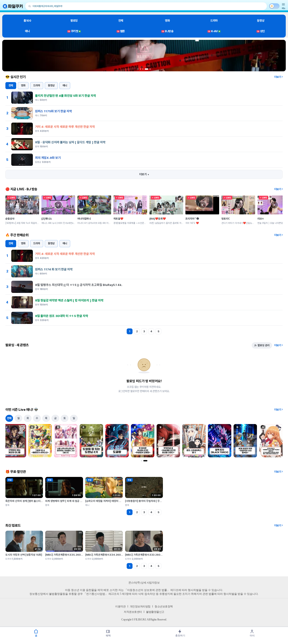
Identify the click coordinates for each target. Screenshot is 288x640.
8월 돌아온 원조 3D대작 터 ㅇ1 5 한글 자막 (61, 316)
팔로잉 (74, 20)
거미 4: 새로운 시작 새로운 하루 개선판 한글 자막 (65, 126)
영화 (167, 20)
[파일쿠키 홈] (13, 6)
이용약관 (120, 606)
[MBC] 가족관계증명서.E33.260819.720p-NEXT (153, 554)
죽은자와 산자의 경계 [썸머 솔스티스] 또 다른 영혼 (31, 501)
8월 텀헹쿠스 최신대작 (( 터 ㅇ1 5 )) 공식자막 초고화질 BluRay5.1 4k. (78, 285)
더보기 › (278, 77)
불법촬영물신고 (155, 611)
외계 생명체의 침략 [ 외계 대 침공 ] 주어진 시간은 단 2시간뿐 (76, 501)
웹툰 (121, 31)
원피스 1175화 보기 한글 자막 (53, 111)
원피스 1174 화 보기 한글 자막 (54, 269)
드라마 (214, 20)
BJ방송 (167, 31)
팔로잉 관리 (264, 345)
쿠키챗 (74, 31)
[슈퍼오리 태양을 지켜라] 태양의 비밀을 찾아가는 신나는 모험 (116, 501)
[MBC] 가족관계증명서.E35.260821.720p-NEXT (73, 554)
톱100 (27, 20)
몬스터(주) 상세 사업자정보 (144, 582)
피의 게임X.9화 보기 (48, 157)
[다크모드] (274, 6)
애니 (27, 31)
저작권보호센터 (133, 611)
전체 (120, 20)
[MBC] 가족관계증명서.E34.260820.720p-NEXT (113, 554)
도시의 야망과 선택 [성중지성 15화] (23, 554)
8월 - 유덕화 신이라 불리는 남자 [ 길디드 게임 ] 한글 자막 (70, 142)
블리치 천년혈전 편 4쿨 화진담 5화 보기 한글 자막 (65, 95)
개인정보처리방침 (140, 606)
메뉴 (283, 8)
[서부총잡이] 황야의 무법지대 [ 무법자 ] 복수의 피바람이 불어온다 (159, 501)
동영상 (260, 20)
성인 (261, 31)
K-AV (214, 31)
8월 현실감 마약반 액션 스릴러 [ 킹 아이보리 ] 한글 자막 (69, 300)
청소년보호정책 (164, 606)
